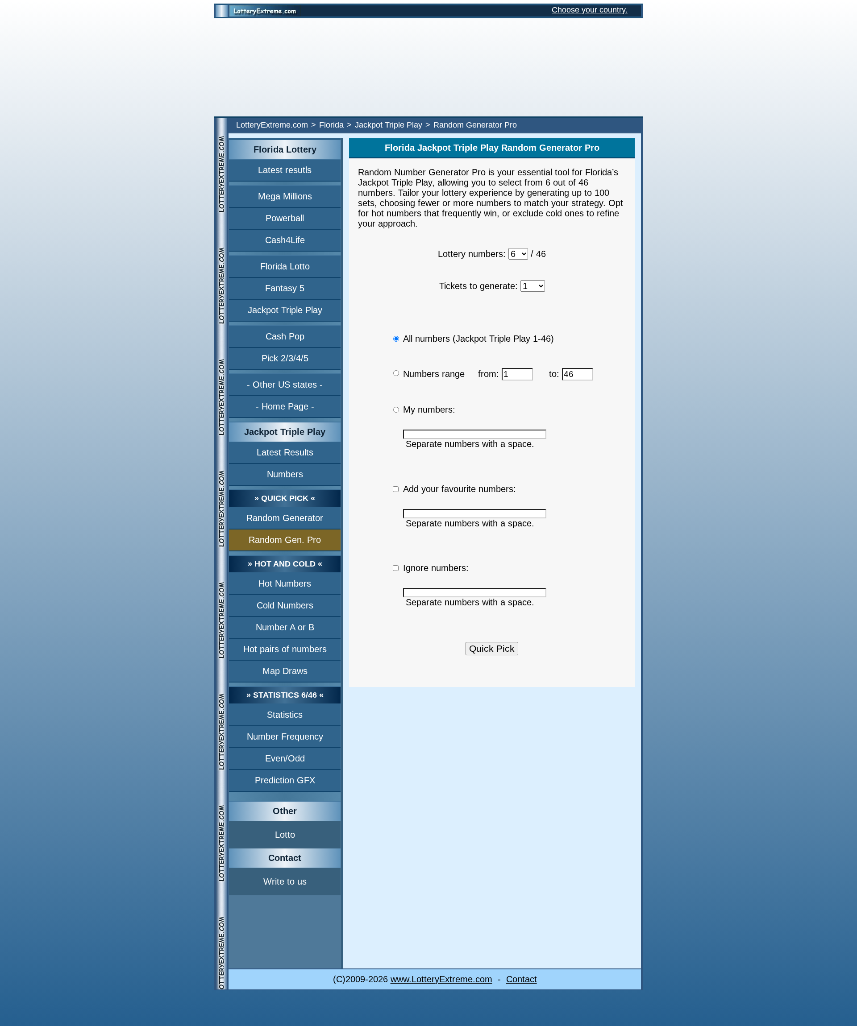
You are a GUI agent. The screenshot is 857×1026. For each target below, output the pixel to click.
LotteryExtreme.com (272, 124)
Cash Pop (285, 336)
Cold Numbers (285, 605)
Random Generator (284, 518)
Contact (521, 979)
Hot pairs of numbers (285, 649)
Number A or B (285, 627)
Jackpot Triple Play (388, 124)
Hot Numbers (284, 583)
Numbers (285, 474)
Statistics (285, 715)
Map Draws (285, 671)
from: (490, 374)
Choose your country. (590, 9)
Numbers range (434, 374)
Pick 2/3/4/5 (285, 358)
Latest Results (285, 452)
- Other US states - (285, 384)
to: (555, 374)
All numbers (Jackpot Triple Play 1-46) (478, 338)
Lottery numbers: (472, 254)
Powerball (285, 218)
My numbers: (429, 409)
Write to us (285, 881)
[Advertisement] (428, 67)
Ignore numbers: (436, 568)
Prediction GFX (285, 780)
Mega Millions (285, 196)
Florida (331, 124)
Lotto (285, 835)
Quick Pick (492, 648)
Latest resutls (285, 170)
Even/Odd (285, 758)
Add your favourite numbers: (459, 489)
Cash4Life (285, 240)
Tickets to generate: (478, 286)
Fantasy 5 (284, 288)
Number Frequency (285, 736)
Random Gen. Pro (285, 540)
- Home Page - (285, 406)
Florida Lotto (285, 266)
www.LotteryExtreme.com (441, 979)
